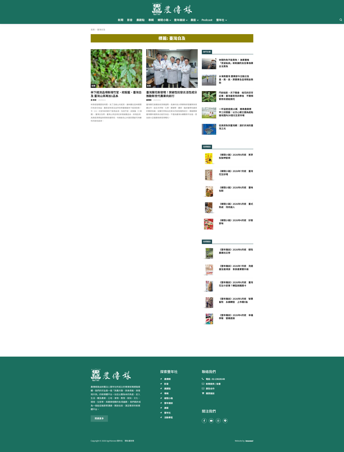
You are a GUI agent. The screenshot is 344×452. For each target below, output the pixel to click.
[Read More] (116, 68)
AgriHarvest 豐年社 (114, 441)
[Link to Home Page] (172, 8)
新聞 (93, 86)
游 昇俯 (93, 100)
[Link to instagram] (218, 420)
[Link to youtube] (211, 420)
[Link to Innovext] (249, 441)
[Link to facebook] (204, 420)
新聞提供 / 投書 (213, 384)
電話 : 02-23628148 (215, 379)
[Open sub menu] (170, 20)
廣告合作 (210, 389)
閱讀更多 (99, 418)
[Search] (341, 20)
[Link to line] (225, 420)
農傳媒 (148, 100)
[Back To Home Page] (116, 375)
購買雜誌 (210, 393)
